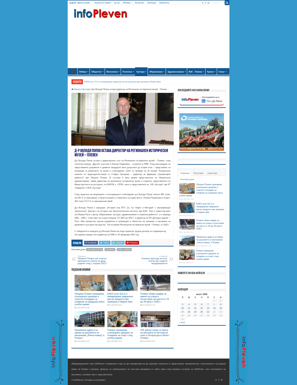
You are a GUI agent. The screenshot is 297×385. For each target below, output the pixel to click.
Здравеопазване (176, 72)
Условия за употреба (94, 380)
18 (189, 312)
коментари (212, 173)
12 (195, 308)
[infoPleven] (99, 13)
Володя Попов (95, 249)
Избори (82, 72)
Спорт (222, 72)
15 (214, 308)
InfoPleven (78, 380)
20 (201, 312)
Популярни (198, 173)
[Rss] (203, 3)
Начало (73, 71)
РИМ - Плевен (124, 249)
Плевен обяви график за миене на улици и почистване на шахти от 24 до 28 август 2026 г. (154, 297)
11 (189, 308)
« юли (182, 322)
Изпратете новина (103, 3)
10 (182, 308)
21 (208, 312)
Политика (127, 72)
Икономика (112, 72)
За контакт (139, 3)
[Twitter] (208, 3)
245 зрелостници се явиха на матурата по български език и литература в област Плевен (155, 334)
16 (221, 308)
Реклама (126, 3)
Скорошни (184, 173)
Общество (96, 72)
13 (201, 308)
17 (182, 312)
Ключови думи (187, 179)
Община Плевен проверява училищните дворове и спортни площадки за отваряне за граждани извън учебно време (89, 299)
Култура (140, 72)
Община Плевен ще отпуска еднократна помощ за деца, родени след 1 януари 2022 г (92, 260)
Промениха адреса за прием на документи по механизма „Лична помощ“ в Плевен (89, 334)
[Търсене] (227, 2)
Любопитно (164, 3)
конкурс (110, 249)
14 (208, 308)
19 (195, 312)
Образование (156, 72)
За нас (117, 3)
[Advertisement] (148, 41)
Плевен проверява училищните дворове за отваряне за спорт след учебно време (120, 334)
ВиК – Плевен (195, 72)
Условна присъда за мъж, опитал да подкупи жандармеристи (154, 260)
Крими (210, 72)
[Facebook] (206, 3)
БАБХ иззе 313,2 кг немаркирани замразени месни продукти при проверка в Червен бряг (122, 81)
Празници (151, 3)
